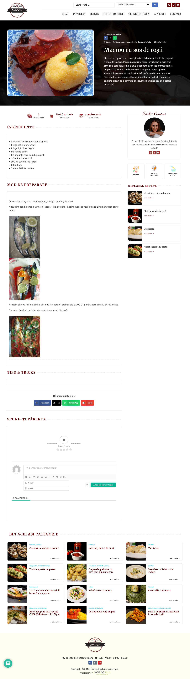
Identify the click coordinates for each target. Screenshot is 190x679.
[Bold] (26, 477)
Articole (160, 14)
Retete (94, 14)
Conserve (92, 544)
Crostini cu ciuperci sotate (157, 193)
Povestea (79, 14)
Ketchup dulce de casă (155, 211)
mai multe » (149, 198)
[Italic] (30, 477)
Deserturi (151, 544)
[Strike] (38, 477)
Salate (91, 587)
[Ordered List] (42, 477)
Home (65, 14)
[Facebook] (169, 5)
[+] (64, 477)
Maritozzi (149, 229)
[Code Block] (53, 477)
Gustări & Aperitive (35, 544)
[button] (106, 38)
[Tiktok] (174, 5)
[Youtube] (178, 5)
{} (61, 477)
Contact (175, 14)
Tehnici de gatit (139, 14)
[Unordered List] (46, 477)
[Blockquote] (49, 477)
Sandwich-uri (33, 587)
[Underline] (34, 477)
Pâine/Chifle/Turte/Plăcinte (38, 608)
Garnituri (151, 566)
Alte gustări (33, 566)
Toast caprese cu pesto (155, 247)
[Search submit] (155, 5)
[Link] (57, 477)
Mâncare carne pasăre (96, 608)
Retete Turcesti (113, 14)
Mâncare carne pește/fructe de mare (129, 42)
